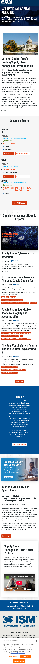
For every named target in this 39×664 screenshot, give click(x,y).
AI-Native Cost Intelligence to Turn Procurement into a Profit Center (17, 188)
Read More (5, 271)
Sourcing (13, 297)
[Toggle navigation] (34, 3)
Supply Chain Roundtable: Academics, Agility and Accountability (16, 312)
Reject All (25, 656)
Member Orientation (11, 143)
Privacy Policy (15, 653)
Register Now (8, 153)
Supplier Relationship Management (12, 300)
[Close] (36, 641)
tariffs (27, 303)
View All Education (19, 203)
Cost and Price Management (10, 336)
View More (19, 381)
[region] (19, 651)
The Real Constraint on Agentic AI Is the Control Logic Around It (19, 348)
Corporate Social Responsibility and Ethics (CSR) (16, 333)
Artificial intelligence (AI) (9, 372)
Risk (7, 297)
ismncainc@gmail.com (19, 608)
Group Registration (22, 153)
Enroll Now (6, 536)
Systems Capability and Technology (12, 303)
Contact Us (22, 653)
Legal (3, 297)
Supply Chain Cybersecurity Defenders (17, 255)
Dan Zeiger (33, 303)
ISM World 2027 (9, 169)
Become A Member (19, 444)
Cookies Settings (12, 656)
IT (25, 370)
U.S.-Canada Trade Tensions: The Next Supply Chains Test (18, 278)
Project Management (8, 367)
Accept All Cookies (19, 661)
